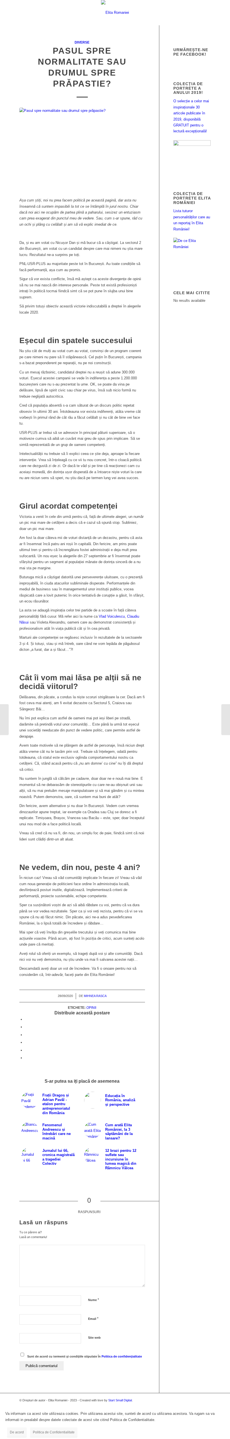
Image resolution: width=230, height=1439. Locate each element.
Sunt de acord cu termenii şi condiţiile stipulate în (84, 1356)
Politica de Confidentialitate (54, 1432)
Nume (93, 1300)
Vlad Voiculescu (112, 616)
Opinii (91, 1007)
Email (93, 1318)
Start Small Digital (120, 1400)
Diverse (82, 42)
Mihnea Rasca (95, 996)
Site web (94, 1337)
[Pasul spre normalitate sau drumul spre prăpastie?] (82, 149)
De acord (17, 1432)
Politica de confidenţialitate (122, 1356)
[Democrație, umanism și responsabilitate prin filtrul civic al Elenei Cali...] (4, 719)
